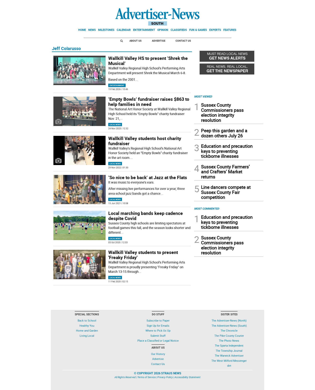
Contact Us (183, 40)
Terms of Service (146, 377)
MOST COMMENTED (206, 208)
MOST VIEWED (203, 96)
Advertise (158, 40)
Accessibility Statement (187, 377)
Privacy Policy (165, 377)
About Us (135, 40)
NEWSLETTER (234, 4)
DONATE (254, 4)
